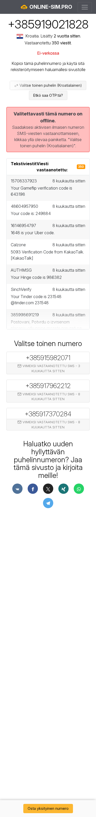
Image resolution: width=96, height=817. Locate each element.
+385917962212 (48, 385)
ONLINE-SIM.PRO (50, 7)
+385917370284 (48, 414)
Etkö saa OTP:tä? (48, 95)
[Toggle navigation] (85, 7)
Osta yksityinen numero (48, 808)
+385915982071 (48, 357)
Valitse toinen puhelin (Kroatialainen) (50, 85)
